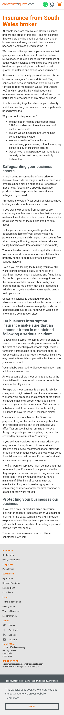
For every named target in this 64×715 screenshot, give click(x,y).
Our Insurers (8, 555)
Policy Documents (11, 559)
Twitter (12, 625)
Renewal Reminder (11, 583)
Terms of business (11, 611)
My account (7, 578)
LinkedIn (13, 635)
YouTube (13, 639)
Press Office (8, 569)
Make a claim (8, 588)
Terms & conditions (11, 602)
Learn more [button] (12, 698)
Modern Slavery (9, 616)
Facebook (13, 630)
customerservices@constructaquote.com (22, 664)
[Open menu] (59, 4)
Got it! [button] (32, 706)
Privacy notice (8, 606)
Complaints (7, 592)
